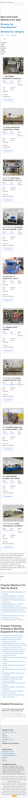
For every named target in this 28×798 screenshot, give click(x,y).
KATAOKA (5, 483)
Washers (12, 83)
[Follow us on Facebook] (3, 746)
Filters (4, 38)
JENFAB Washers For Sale (10, 606)
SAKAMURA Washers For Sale (12, 615)
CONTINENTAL (7, 530)
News (4, 734)
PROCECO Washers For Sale (11, 598)
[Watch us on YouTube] (9, 746)
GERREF (5, 333)
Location (6, 95)
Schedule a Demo (7, 739)
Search (8, 35)
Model (20, 83)
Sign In (4, 759)
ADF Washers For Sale (9, 617)
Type (12, 82)
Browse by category (12, 31)
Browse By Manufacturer (9, 755)
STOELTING (6, 184)
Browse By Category (8, 753)
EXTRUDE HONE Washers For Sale (13, 608)
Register (4, 760)
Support (4, 735)
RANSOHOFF (6, 83)
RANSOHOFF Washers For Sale (12, 596)
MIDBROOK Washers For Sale (11, 604)
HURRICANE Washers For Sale (12, 609)
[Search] (22, 4)
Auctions (5, 757)
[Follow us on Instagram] (6, 746)
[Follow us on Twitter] (12, 746)
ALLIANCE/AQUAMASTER (10, 384)
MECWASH (6, 233)
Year (5, 89)
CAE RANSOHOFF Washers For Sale (14, 611)
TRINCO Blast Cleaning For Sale (12, 643)
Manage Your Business (9, 732)
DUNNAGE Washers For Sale (11, 619)
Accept (14, 796)
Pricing (4, 741)
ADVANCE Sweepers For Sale (11, 677)
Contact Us (5, 737)
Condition (13, 88)
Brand (6, 82)
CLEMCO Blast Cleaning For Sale (13, 649)
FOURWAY (6, 433)
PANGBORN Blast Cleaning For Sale (14, 669)
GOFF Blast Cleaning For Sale (11, 651)
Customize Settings (20, 794)
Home (2, 35)
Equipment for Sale (8, 751)
